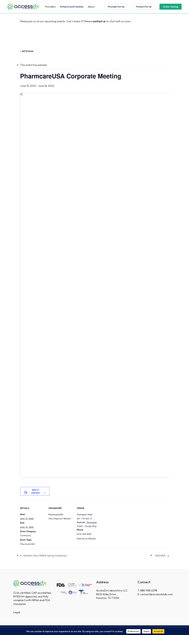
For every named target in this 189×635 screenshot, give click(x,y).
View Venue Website (86, 538)
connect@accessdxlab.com (156, 594)
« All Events (26, 51)
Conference (25, 535)
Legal (16, 612)
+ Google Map (90, 526)
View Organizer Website (59, 518)
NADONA (160, 555)
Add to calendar (35, 491)
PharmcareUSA (27, 543)
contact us (99, 21)
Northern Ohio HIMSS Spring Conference (45, 555)
